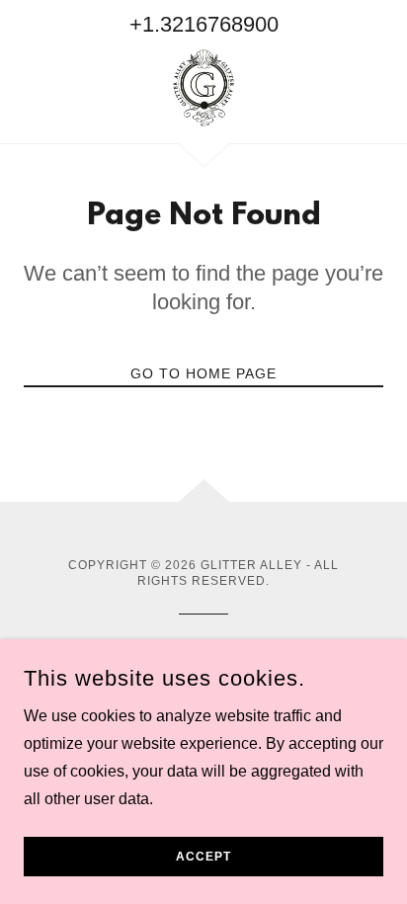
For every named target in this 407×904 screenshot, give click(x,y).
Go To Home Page (203, 373)
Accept (203, 856)
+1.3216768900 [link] (204, 24)
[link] (203, 87)
